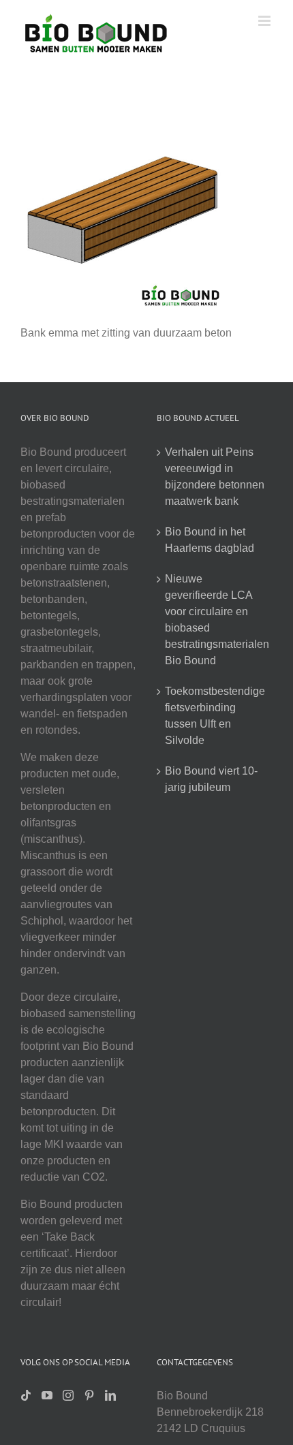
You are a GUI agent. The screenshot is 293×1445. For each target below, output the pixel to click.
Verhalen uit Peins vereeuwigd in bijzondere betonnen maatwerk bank (214, 476)
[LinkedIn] (110, 1395)
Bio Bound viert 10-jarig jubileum (211, 779)
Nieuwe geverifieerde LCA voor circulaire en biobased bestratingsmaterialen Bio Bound (215, 619)
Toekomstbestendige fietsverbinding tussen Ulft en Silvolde (215, 715)
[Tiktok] (25, 1395)
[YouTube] (47, 1395)
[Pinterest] (89, 1395)
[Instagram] (68, 1395)
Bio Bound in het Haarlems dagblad (209, 540)
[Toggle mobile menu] (265, 21)
